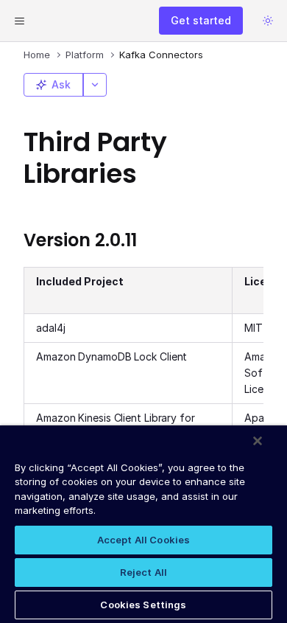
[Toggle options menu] (95, 85)
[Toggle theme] (268, 20)
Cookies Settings (143, 604)
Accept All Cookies (143, 540)
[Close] (257, 440)
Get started (201, 20)
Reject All (143, 572)
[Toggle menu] (19, 20)
